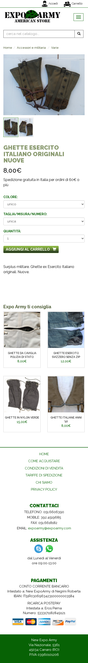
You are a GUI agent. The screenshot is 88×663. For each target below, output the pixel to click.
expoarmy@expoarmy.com (49, 528)
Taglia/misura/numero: (25, 214)
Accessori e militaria (31, 47)
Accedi (53, 3)
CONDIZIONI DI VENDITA (44, 468)
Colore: (10, 197)
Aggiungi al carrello (28, 249)
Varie (55, 47)
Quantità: (12, 231)
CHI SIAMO (44, 482)
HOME (44, 454)
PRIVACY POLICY (44, 489)
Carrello (77, 3)
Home (7, 47)
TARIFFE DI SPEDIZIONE (44, 475)
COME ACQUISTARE (44, 461)
